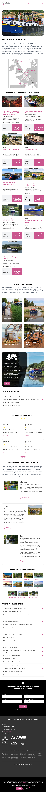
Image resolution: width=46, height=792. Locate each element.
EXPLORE (7, 383)
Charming (24, 497)
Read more (5, 435)
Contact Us (34, 765)
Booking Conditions (13, 765)
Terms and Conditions (28, 709)
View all (23, 457)
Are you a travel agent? (28, 699)
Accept (19, 788)
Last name (26, 694)
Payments (30, 765)
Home (3, 7)
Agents (19, 3)
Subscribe (23, 706)
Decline (26, 788)
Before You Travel (20, 765)
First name (4, 694)
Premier (7, 527)
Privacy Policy (24, 782)
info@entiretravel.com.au (9, 731)
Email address (5, 699)
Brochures (24, 3)
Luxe (23, 561)
